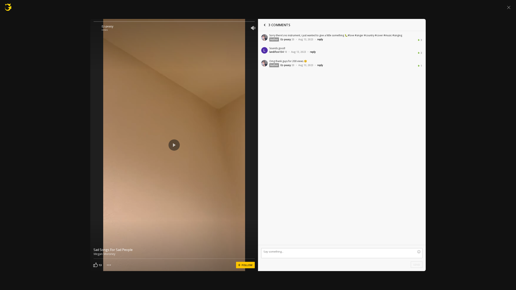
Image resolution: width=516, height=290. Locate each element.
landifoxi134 (276, 52)
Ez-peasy (107, 26)
